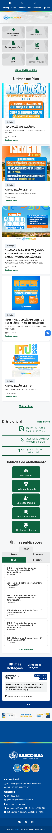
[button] (27, 704)
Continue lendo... (12, 140)
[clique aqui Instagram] (32, 822)
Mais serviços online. (26, 70)
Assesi (16, 829)
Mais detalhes (26, 649)
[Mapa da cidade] (26, 731)
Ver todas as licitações (34, 666)
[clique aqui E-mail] (19, 822)
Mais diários (43, 421)
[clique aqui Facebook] (26, 822)
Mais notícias (26, 406)
